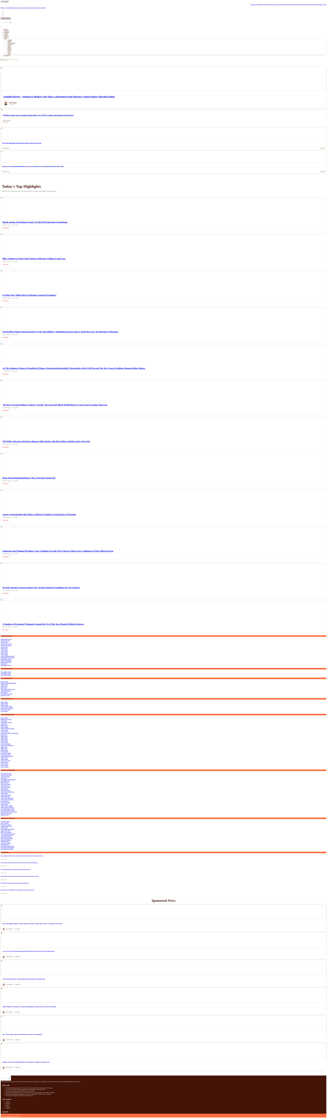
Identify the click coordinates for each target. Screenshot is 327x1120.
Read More (6, 227)
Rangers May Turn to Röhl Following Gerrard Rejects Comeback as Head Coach (17, 889)
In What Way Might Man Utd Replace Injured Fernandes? (29, 295)
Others (9, 47)
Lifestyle (10, 44)
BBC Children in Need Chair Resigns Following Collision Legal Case (34, 258)
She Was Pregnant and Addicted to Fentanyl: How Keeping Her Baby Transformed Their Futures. (29, 1088)
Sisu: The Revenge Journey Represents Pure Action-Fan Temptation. (15, 883)
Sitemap (18, 1114)
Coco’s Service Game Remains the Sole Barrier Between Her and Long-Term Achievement (19, 862)
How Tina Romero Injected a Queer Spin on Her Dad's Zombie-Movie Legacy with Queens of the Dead (22, 855)
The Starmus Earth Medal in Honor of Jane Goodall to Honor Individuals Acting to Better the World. (30, 1092)
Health (9, 41)
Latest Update (4, 1)
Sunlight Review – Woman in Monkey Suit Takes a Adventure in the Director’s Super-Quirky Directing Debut (59, 96)
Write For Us (3, 1114)
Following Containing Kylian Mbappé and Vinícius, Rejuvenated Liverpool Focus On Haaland (28, 1094)
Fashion (6, 35)
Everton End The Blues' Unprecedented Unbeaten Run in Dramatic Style (15, 869)
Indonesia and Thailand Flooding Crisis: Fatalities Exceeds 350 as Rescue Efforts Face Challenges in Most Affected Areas (58, 551)
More (5, 38)
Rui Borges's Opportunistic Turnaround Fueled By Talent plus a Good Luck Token (234, 4)
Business (6, 32)
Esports (6, 34)
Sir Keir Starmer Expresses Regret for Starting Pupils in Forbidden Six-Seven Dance (41, 587)
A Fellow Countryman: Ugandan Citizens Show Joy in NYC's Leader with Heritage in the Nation (38, 115)
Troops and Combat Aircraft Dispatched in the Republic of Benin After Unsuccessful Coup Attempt (284, 4)
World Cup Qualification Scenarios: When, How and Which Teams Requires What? (189, 4)
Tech (9, 52)
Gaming (10, 40)
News (9, 46)
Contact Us (7, 55)
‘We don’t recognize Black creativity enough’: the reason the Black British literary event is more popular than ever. (55, 405)
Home (5, 29)
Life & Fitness (11, 43)
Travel (9, 54)
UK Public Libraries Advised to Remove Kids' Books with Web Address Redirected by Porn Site (46, 441)
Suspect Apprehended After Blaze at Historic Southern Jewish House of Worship (39, 514)
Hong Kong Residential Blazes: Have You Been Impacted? (29, 478)
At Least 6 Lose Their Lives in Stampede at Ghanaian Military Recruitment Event (25, 1089)
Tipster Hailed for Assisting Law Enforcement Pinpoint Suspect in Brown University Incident (20, 876)
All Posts (6, 30)
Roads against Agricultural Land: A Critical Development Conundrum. (35, 222)
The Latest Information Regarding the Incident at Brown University (21, 143)
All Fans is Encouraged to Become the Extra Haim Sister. (20, 1095)
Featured (6, 37)
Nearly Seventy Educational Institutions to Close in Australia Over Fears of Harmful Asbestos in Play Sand (33, 166)
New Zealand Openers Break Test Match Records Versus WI (20, 1091)
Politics (9, 49)
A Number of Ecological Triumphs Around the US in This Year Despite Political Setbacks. (43, 624)
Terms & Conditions (11, 1114)
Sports (9, 50)
